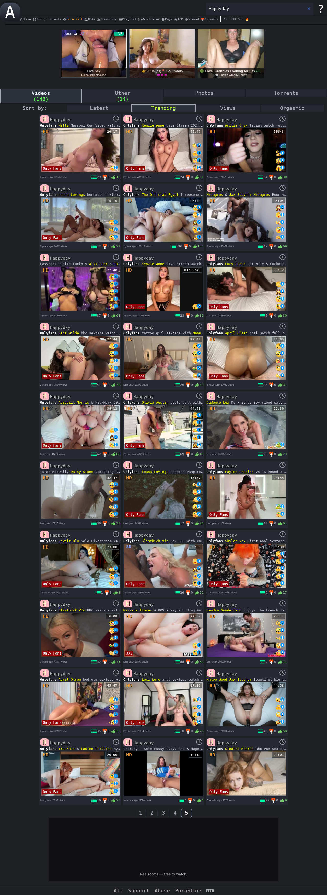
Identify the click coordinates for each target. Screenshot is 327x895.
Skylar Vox (235, 541)
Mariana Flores (137, 610)
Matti (64, 125)
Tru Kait (67, 749)
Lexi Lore (151, 679)
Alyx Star (98, 264)
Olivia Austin (155, 402)
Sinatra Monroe (239, 749)
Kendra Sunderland (224, 610)
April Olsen (236, 333)
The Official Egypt (160, 195)
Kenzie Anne (153, 125)
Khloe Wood (217, 679)
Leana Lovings (72, 195)
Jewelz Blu (69, 541)
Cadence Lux (218, 402)
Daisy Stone (82, 472)
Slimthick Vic (155, 541)
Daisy (119, 264)
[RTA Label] (210, 891)
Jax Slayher (240, 195)
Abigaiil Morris (74, 402)
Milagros (215, 195)
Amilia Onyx (236, 125)
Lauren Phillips (96, 749)
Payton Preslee (239, 472)
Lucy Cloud (235, 264)
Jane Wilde (69, 333)
